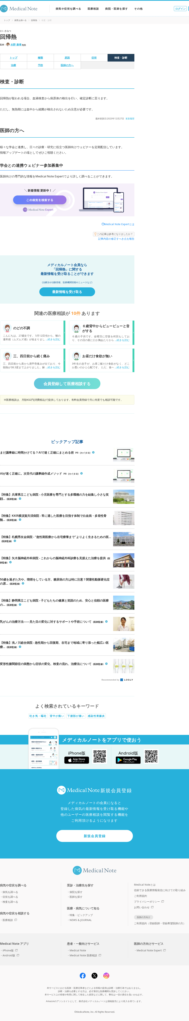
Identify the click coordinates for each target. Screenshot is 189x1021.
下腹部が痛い (75, 716)
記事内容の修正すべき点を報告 (116, 238)
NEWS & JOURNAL (81, 920)
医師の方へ (67, 65)
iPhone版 (8, 950)
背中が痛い (57, 716)
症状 (94, 57)
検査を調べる (10, 901)
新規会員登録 (95, 836)
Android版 (9, 955)
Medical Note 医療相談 (83, 955)
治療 (13, 65)
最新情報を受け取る (67, 291)
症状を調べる (10, 896)
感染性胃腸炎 (96, 716)
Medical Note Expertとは (119, 224)
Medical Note (78, 950)
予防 (40, 65)
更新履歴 (130, 118)
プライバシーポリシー (147, 901)
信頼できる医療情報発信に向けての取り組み (160, 890)
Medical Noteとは (145, 884)
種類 (40, 57)
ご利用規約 (140, 896)
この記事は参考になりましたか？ (115, 234)
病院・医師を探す (116, 8)
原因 (67, 57)
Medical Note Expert (149, 950)
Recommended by (111, 680)
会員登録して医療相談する (67, 383)
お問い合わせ (142, 907)
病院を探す (76, 892)
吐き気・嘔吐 (38, 716)
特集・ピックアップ (81, 915)
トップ (7, 20)
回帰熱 (34, 20)
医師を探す (76, 896)
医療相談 (93, 8)
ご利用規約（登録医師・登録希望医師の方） (160, 923)
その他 (138, 8)
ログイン (180, 8)
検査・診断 (120, 57)
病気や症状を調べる (68, 8)
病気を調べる (20, 20)
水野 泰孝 (16, 44)
